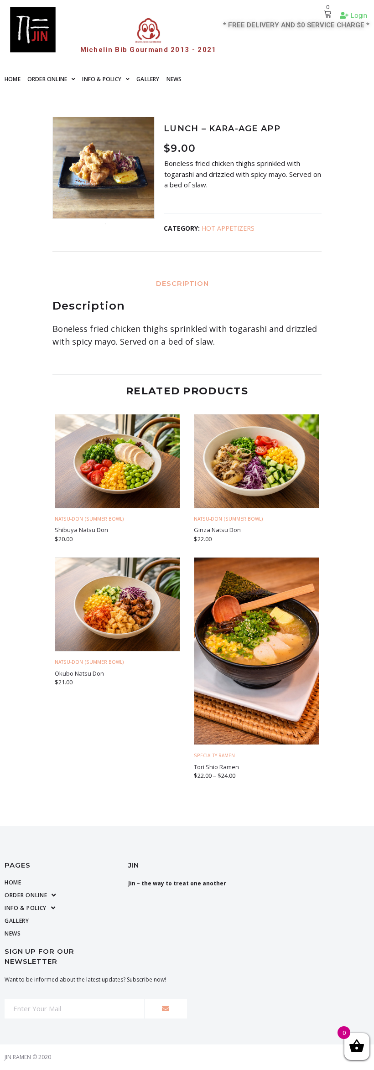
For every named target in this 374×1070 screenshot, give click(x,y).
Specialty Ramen (214, 755)
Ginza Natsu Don (217, 530)
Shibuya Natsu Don (81, 530)
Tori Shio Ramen (216, 767)
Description (182, 283)
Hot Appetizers (228, 228)
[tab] (187, 282)
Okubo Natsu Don (79, 673)
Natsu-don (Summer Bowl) (89, 519)
